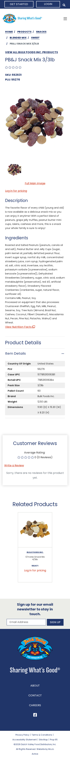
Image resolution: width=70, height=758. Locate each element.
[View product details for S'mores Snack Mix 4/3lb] (35, 529)
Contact (35, 695)
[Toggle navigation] (65, 18)
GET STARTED (19, 4)
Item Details (15, 353)
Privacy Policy (22, 734)
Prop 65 (54, 739)
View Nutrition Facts (18, 327)
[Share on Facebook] (35, 715)
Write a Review (14, 465)
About (35, 686)
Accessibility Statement (24, 739)
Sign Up (55, 622)
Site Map (43, 739)
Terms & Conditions (42, 734)
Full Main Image (35, 183)
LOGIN (48, 4)
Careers (35, 705)
